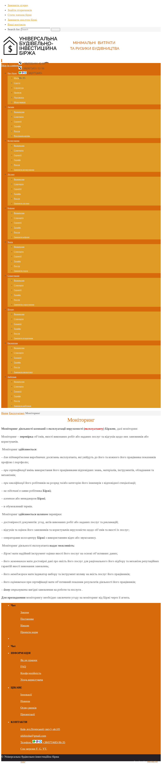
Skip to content (10, 65)
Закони (24, 612)
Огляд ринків (28, 707)
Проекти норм (29, 632)
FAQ (23, 666)
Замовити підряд (18, 5)
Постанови (27, 618)
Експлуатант (17, 413)
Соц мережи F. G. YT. (33, 748)
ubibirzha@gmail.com (33, 735)
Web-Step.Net (152, 762)
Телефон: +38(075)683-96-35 (42, 742)
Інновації (26, 694)
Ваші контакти (17, 24)
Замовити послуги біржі (22, 19)
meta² (23, 762)
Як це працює (28, 660)
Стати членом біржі (20, 14)
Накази (24, 625)
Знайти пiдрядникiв (20, 10)
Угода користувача (31, 679)
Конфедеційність (30, 673)
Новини (25, 701)
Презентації (27, 714)
